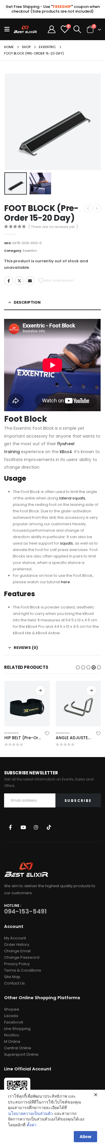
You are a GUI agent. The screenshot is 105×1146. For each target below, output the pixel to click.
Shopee (11, 1009)
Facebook (8, 280)
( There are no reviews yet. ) (53, 226)
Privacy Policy (17, 964)
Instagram (36, 827)
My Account (15, 938)
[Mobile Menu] (8, 29)
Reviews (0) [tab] (26, 647)
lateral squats (72, 498)
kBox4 (66, 452)
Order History (16, 944)
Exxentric (30, 250)
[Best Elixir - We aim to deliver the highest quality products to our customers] (25, 29)
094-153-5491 (25, 911)
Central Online (17, 1048)
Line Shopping (17, 1028)
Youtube (23, 827)
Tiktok (48, 827)
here (65, 582)
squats (66, 543)
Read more (40, 690)
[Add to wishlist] (47, 733)
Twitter (19, 280)
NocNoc (11, 1035)
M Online (12, 1041)
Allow (85, 1137)
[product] (27, 704)
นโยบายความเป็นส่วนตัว (30, 1113)
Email (30, 280)
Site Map (12, 977)
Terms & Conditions (22, 970)
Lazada (11, 1016)
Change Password (21, 957)
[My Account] (51, 29)
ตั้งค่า (31, 1125)
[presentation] (11, 121)
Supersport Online (21, 1054)
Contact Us (14, 983)
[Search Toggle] (77, 29)
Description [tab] (27, 302)
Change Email (17, 951)
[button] (77, 667)
